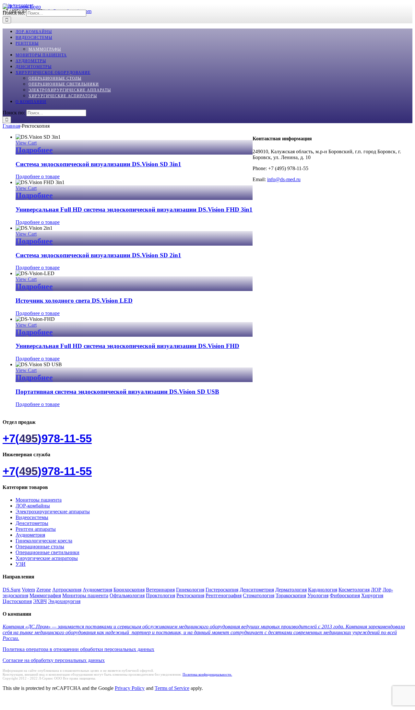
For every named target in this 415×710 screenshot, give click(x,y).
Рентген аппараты (36, 529)
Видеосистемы (32, 517)
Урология (317, 595)
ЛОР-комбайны (33, 505)
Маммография (45, 595)
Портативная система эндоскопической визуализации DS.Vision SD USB (117, 391)
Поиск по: (14, 13)
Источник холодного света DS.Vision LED (74, 300)
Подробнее (34, 150)
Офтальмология (127, 595)
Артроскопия (66, 589)
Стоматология (258, 595)
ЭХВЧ (40, 601)
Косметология (354, 589)
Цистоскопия (17, 601)
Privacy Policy (130, 688)
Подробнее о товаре (38, 176)
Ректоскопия (190, 595)
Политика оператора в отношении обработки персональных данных (78, 649)
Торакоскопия (291, 595)
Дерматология (291, 589)
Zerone (43, 589)
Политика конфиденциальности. (207, 674)
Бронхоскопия (129, 589)
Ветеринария (160, 589)
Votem (28, 589)
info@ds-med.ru (284, 179)
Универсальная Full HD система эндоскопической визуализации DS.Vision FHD (127, 346)
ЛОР (376, 589)
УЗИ (21, 564)
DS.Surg (11, 589)
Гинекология (190, 589)
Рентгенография (224, 595)
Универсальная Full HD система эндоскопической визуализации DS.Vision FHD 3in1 (134, 209)
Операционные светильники (47, 552)
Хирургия (372, 595)
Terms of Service (172, 688)
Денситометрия (257, 589)
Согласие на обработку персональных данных (54, 660)
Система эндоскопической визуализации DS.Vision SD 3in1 (98, 164)
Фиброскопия (345, 595)
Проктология (160, 595)
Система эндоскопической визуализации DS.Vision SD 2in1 (98, 255)
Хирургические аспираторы (47, 558)
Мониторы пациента (39, 500)
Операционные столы (40, 546)
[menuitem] (34, 31)
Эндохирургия (64, 601)
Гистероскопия (222, 589)
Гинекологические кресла (44, 540)
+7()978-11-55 (47, 438)
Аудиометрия (30, 535)
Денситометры (32, 523)
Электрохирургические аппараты (53, 511)
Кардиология (322, 589)
